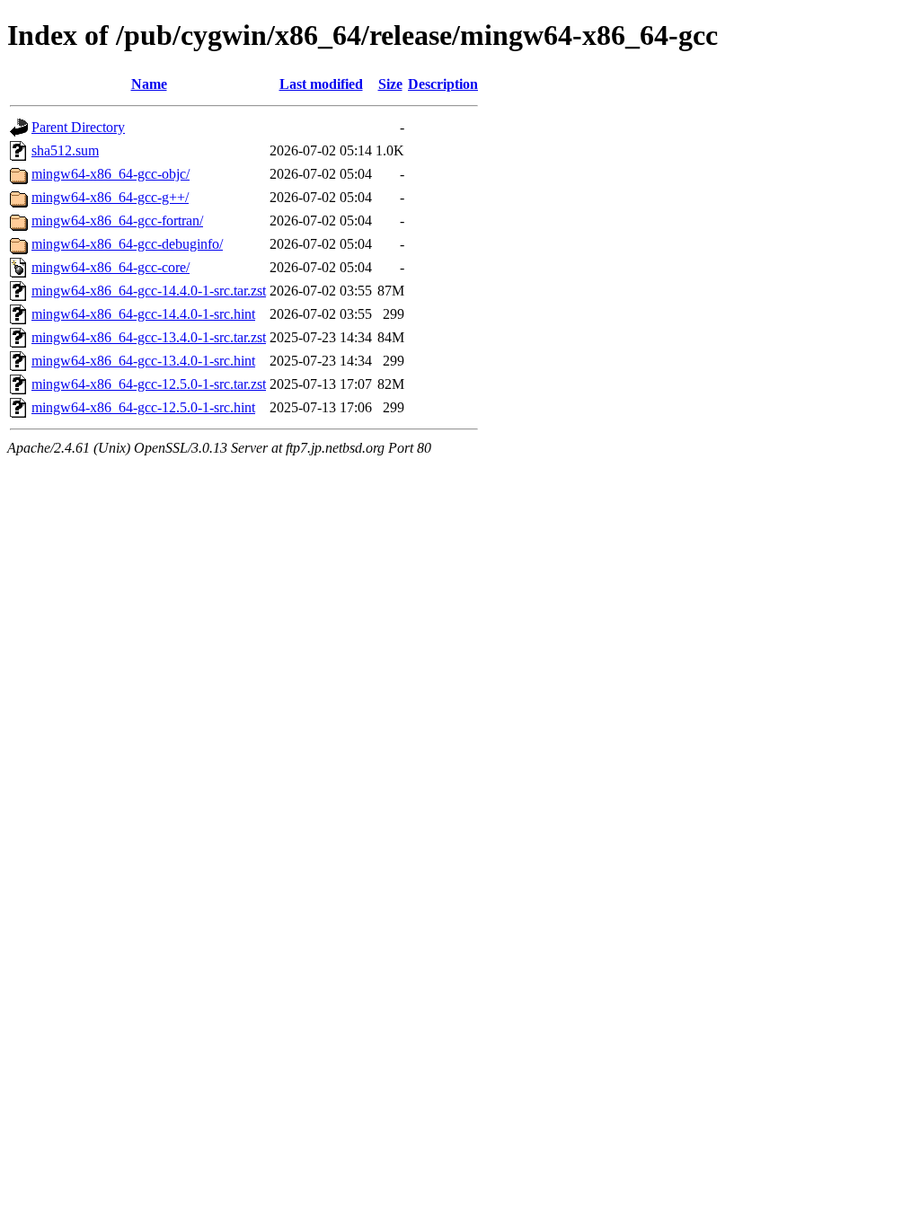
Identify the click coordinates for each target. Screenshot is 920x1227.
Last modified (321, 84)
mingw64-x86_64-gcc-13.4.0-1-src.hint (143, 360)
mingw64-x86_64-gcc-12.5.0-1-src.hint (143, 407)
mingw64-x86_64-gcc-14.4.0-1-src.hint (143, 314)
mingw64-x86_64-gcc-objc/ (110, 173)
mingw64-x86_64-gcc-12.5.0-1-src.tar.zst (148, 384)
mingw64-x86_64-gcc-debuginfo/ (127, 244)
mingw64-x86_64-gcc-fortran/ (117, 220)
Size (390, 84)
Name (149, 84)
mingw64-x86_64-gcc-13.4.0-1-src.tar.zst (148, 337)
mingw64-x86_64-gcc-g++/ (110, 197)
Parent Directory (78, 127)
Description (443, 84)
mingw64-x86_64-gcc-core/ (110, 267)
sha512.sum (65, 150)
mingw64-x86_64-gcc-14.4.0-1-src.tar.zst (148, 290)
